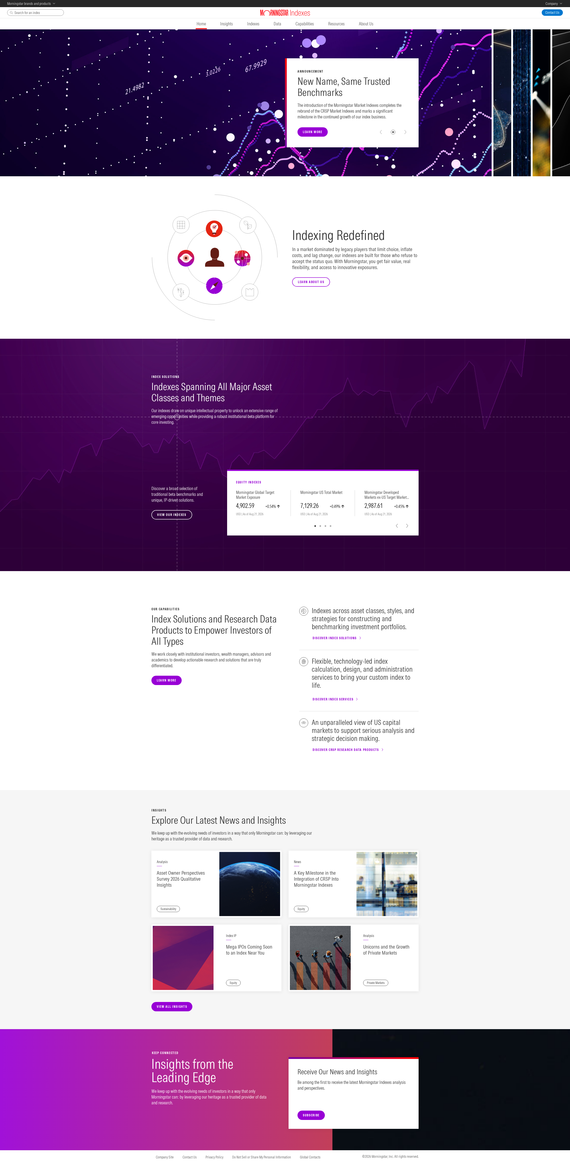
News (297, 862)
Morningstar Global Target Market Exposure (255, 495)
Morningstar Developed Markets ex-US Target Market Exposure (385, 495)
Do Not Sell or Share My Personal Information (261, 1157)
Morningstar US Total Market (321, 492)
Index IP (231, 935)
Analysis (162, 862)
